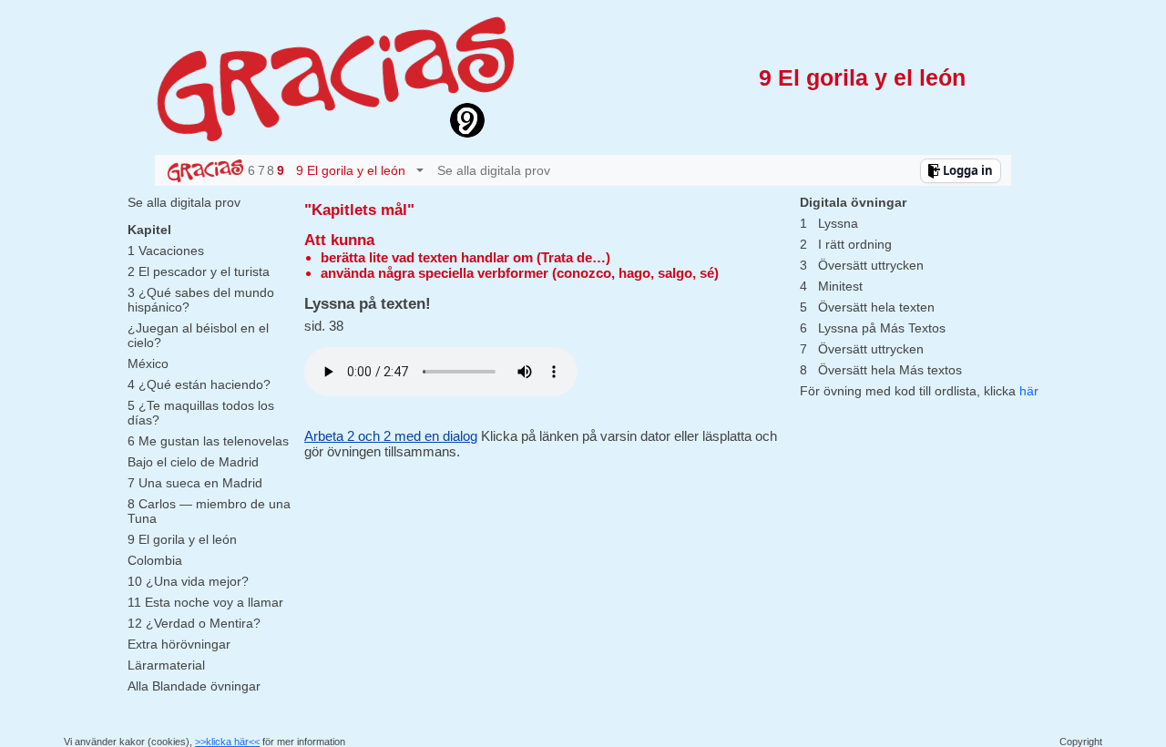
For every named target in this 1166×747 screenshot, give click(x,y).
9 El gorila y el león (182, 539)
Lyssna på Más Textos (882, 328)
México (148, 363)
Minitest (840, 286)
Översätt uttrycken (871, 265)
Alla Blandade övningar (194, 686)
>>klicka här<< (227, 741)
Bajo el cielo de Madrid (193, 462)
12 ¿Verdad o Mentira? (194, 623)
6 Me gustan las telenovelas (208, 441)
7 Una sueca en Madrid (195, 483)
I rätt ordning (855, 244)
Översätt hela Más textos (890, 370)
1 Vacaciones (166, 250)
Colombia (155, 560)
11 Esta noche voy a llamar (205, 602)
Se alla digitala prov (493, 170)
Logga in (966, 170)
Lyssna (838, 223)
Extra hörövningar (179, 644)
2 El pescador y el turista (199, 271)
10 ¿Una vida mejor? (188, 581)
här (1028, 391)
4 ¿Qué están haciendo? (199, 384)
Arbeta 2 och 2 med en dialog (390, 436)
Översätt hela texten (876, 307)
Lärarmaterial (166, 665)
